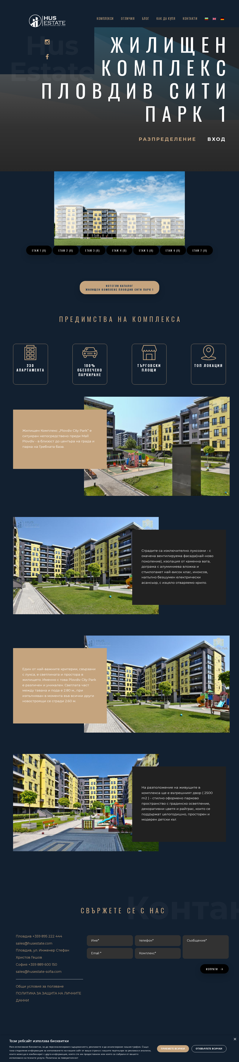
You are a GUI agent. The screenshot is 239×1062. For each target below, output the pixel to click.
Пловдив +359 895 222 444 (39, 936)
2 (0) (65, 250)
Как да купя (165, 18)
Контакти (190, 18)
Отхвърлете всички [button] (209, 1048)
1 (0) (39, 250)
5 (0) (146, 250)
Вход (216, 139)
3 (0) (92, 250)
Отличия (128, 18)
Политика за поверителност (62, 1057)
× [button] (234, 1039)
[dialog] (119, 1048)
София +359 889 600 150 (36, 964)
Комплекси (105, 18)
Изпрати (212, 969)
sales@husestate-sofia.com (39, 972)
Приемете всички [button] (173, 1048)
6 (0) (173, 250)
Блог (145, 18)
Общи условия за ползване (40, 986)
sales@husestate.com (34, 943)
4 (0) (119, 250)
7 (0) (200, 250)
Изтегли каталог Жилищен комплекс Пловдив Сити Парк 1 (120, 287)
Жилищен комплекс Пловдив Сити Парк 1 (136, 78)
